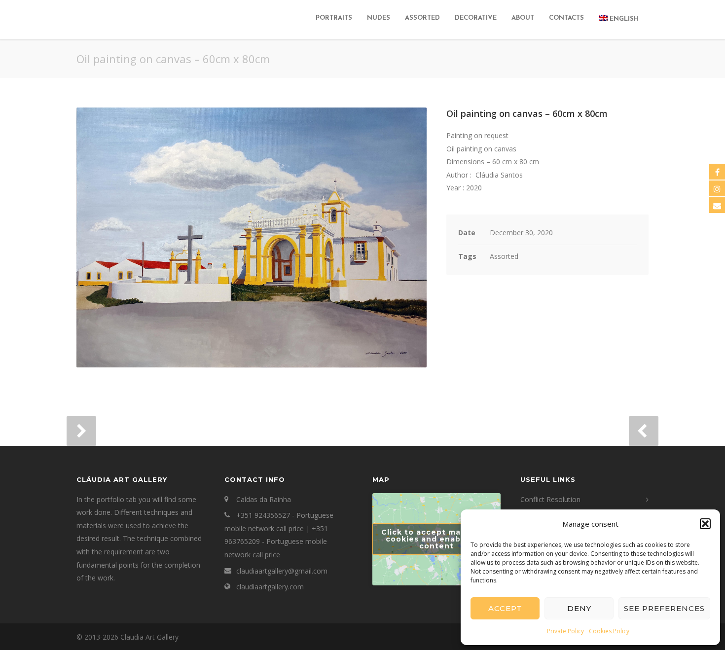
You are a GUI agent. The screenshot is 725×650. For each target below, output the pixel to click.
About (522, 18)
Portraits (334, 18)
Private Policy (565, 631)
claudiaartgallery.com (270, 586)
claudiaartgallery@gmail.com (281, 571)
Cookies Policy (609, 631)
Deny (579, 608)
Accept (505, 608)
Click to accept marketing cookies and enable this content (436, 539)
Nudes (378, 18)
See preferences (664, 608)
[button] (705, 524)
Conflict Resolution (550, 499)
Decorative (476, 18)
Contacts (566, 18)
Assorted (422, 18)
